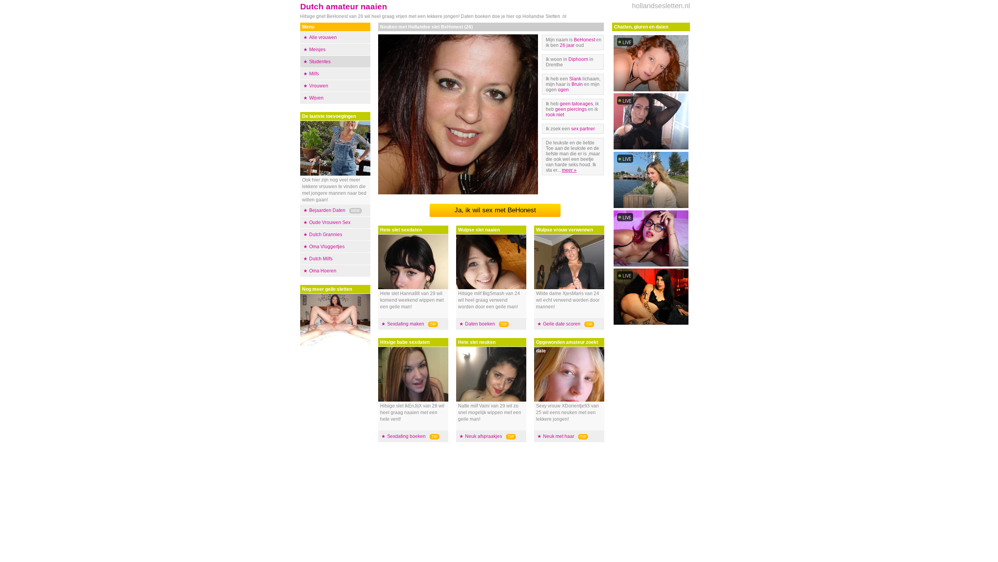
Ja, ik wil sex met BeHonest (495, 210)
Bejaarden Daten (327, 210)
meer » (569, 170)
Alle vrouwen (323, 37)
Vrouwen (318, 86)
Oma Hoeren (322, 271)
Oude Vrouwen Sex (329, 222)
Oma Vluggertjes (327, 246)
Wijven (316, 98)
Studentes (320, 61)
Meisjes (317, 49)
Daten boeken (480, 324)
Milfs (314, 73)
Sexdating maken (405, 324)
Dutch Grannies (325, 234)
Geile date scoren (561, 324)
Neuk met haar (558, 436)
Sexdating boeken (406, 436)
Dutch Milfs (321, 258)
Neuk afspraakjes (483, 436)
